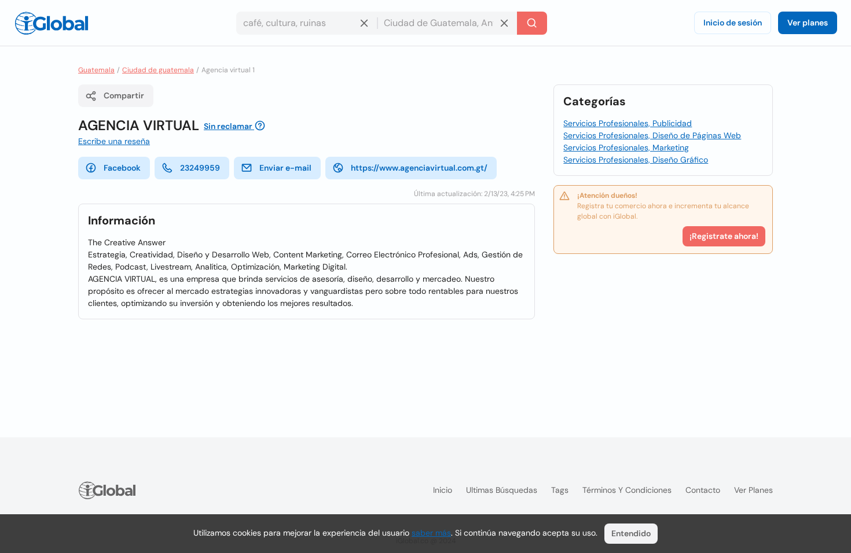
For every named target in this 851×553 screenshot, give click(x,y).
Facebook (122, 168)
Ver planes (807, 22)
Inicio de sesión (732, 22)
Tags (559, 490)
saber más (431, 533)
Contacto (702, 490)
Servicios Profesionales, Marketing (626, 147)
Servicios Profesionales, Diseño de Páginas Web (652, 135)
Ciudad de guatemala (158, 70)
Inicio (442, 490)
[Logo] (51, 23)
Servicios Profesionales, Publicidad (627, 123)
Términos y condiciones (627, 490)
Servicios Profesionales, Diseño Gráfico (635, 159)
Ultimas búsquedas (501, 490)
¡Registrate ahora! (723, 236)
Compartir (124, 95)
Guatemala (96, 70)
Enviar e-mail (285, 168)
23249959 (200, 168)
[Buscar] (532, 23)
